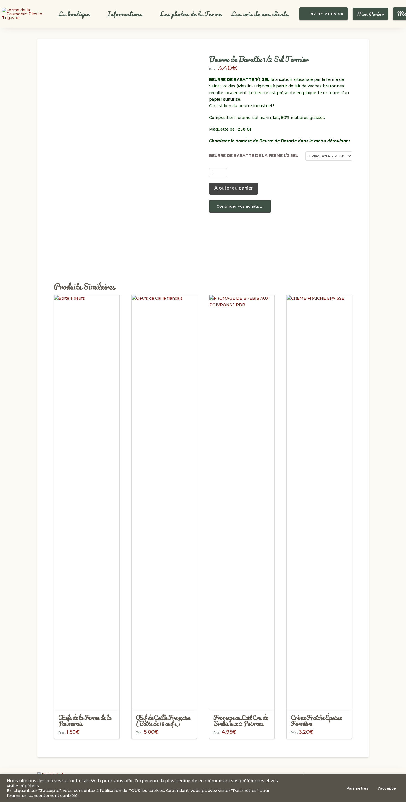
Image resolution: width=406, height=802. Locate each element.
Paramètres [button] (357, 788)
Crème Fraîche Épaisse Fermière (316, 720)
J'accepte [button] (387, 788)
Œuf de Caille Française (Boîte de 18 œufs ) (163, 720)
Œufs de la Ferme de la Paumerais (84, 720)
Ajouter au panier (233, 188)
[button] (77, 14)
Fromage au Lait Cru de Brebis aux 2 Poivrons (240, 720)
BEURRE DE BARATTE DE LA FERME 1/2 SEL (253, 155)
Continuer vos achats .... (240, 206)
